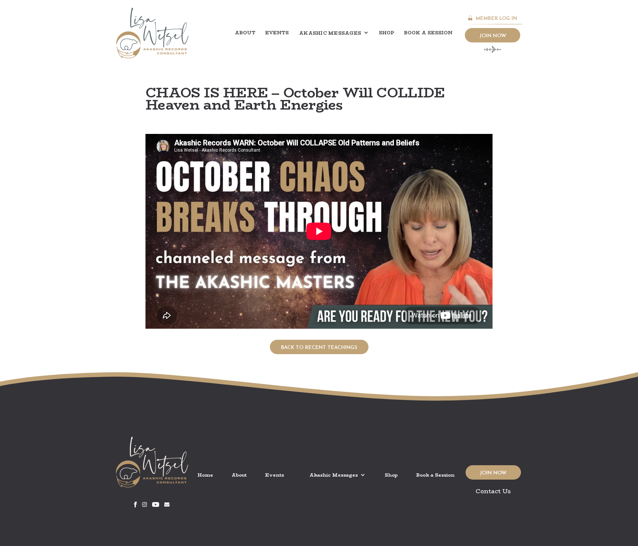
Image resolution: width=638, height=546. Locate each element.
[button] (333, 33)
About (245, 32)
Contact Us (493, 491)
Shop (386, 32)
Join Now (492, 36)
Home (205, 474)
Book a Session (428, 32)
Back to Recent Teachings (319, 347)
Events (277, 32)
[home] (152, 33)
